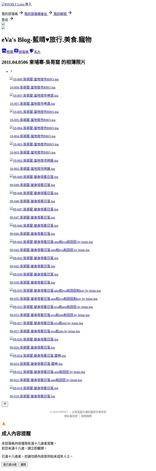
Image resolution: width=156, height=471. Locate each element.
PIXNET (63, 411)
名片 (37, 52)
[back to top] (5, 404)
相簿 (10, 52)
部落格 (24, 52)
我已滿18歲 (10, 464)
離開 (23, 464)
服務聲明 (86, 416)
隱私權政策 (70, 416)
